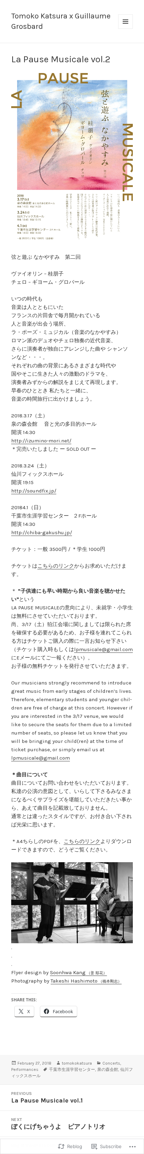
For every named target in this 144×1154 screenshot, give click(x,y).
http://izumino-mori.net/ (41, 441)
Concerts (111, 1063)
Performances (24, 1069)
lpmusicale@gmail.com (103, 649)
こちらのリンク (55, 566)
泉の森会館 (107, 1069)
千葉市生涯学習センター (72, 1069)
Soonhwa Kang (78, 972)
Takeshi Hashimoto (86, 981)
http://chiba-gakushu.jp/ (41, 532)
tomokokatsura (77, 1063)
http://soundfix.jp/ (33, 491)
